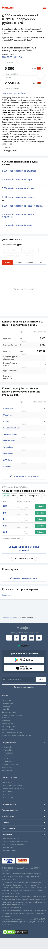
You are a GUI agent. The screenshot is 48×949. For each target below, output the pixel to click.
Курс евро (6, 706)
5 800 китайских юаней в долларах (19, 171)
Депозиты (6, 721)
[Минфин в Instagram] (31, 638)
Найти (40, 679)
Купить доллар (7, 791)
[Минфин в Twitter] (24, 638)
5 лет (40, 262)
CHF (5, 532)
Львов (23, 496)
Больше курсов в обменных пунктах (24, 548)
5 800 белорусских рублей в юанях (15, 93)
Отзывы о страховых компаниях (14, 842)
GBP (5, 525)
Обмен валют (7, 782)
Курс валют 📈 (15, 617)
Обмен (40, 506)
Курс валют (6, 700)
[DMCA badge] (24, 932)
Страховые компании (10, 851)
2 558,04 (41, 351)
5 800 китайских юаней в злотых (18, 188)
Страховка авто (8, 848)
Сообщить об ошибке (24, 687)
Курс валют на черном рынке (13, 788)
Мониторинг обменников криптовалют (16, 735)
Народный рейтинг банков (12, 732)
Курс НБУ (5, 709)
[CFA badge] (36, 861)
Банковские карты (9, 712)
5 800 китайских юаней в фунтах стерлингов (18, 216)
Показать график (25, 558)
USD (5, 506)
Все (7, 496)
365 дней (29, 262)
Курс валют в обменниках (12, 785)
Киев (14, 496)
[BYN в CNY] (40, 75)
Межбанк (5, 718)
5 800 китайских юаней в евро (17, 180)
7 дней (7, 262)
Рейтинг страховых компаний (13, 845)
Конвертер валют (8, 727)
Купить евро (6, 794)
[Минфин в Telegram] (16, 638)
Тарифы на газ (7, 724)
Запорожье (34, 496)
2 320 (42, 338)
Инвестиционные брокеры (12, 715)
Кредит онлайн (8, 730)
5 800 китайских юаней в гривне (18, 197)
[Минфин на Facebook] (9, 638)
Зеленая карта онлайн (10, 839)
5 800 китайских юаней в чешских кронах (22, 206)
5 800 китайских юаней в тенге (17, 225)
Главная (5, 617)
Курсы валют (7, 595)
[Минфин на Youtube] (39, 638)
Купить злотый (7, 797)
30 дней (19, 262)
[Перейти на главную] (7, 7)
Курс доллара (7, 703)
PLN (5, 519)
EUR (5, 513)
